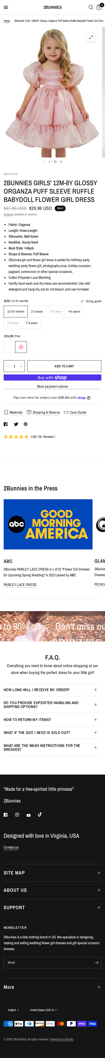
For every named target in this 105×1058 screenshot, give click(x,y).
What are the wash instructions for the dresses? (42, 747)
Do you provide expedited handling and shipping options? (41, 704)
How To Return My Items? (27, 719)
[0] (98, 7)
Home (7, 21)
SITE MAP (14, 872)
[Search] (91, 7)
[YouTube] (32, 815)
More (9, 987)
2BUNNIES (52, 7)
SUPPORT (14, 907)
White (9, 347)
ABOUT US (15, 890)
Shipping (8, 214)
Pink (21, 347)
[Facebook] (9, 814)
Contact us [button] (11, 847)
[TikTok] (43, 814)
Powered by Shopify (61, 1039)
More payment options (52, 386)
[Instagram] (20, 814)
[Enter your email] (96, 962)
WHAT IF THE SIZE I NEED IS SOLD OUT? (37, 732)
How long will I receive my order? (37, 689)
